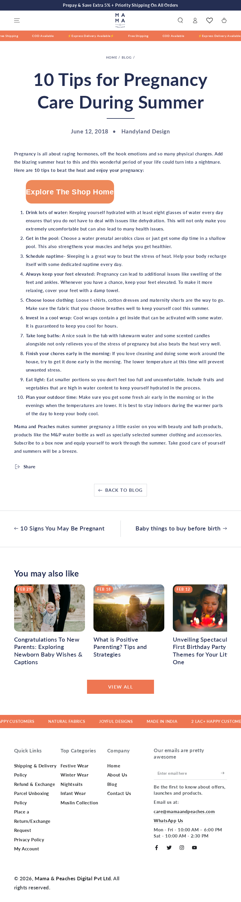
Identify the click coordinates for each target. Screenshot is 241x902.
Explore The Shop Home (70, 192)
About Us (117, 774)
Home (111, 57)
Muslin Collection (79, 802)
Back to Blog (124, 490)
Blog (127, 57)
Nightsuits (72, 784)
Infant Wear (73, 793)
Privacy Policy (29, 839)
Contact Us (119, 793)
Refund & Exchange (34, 784)
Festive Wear (75, 765)
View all (120, 686)
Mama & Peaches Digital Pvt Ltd (73, 878)
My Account (26, 848)
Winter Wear (74, 774)
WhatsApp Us (168, 820)
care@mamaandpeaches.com (184, 811)
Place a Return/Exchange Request (32, 821)
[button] (180, 20)
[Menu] (17, 20)
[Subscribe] (224, 773)
